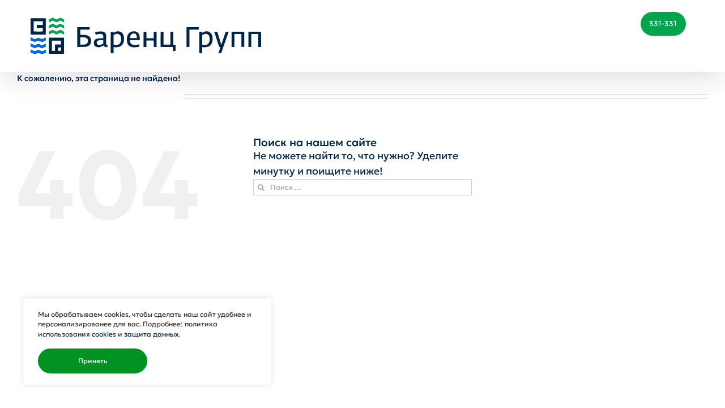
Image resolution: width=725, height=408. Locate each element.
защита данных (151, 334)
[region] (147, 341)
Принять (93, 361)
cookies (104, 334)
